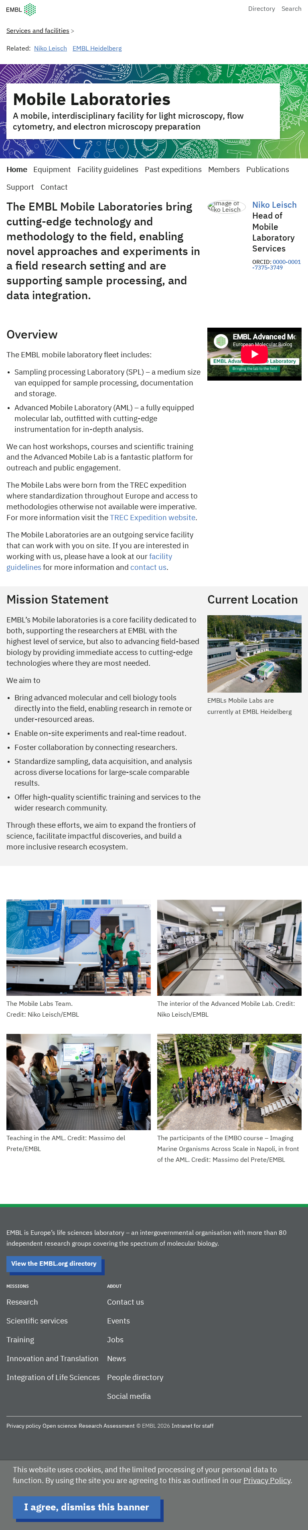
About (114, 1286)
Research (22, 1302)
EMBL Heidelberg (97, 49)
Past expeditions (173, 170)
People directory (135, 1378)
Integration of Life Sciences (53, 1378)
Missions (17, 1286)
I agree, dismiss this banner (86, 1507)
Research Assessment (107, 1426)
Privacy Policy (266, 1481)
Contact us (125, 1302)
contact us (148, 567)
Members (224, 170)
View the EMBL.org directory (54, 1264)
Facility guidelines (107, 170)
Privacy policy (23, 1426)
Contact (54, 187)
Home (16, 170)
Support (20, 187)
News (116, 1359)
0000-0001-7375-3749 (276, 265)
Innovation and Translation (52, 1359)
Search (292, 9)
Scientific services (37, 1321)
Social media (129, 1396)
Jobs (115, 1340)
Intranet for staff (193, 1426)
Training (20, 1340)
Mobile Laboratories (91, 100)
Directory (261, 9)
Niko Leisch (50, 49)
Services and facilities (37, 31)
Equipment (52, 170)
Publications (267, 170)
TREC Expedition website (152, 518)
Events (118, 1321)
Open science (60, 1426)
